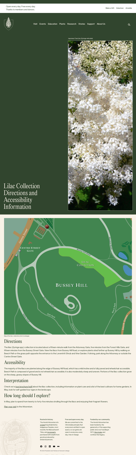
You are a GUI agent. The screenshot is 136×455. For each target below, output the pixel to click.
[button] (129, 24)
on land (42, 425)
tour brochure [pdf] (23, 387)
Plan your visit (10, 407)
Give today (98, 432)
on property (51, 432)
